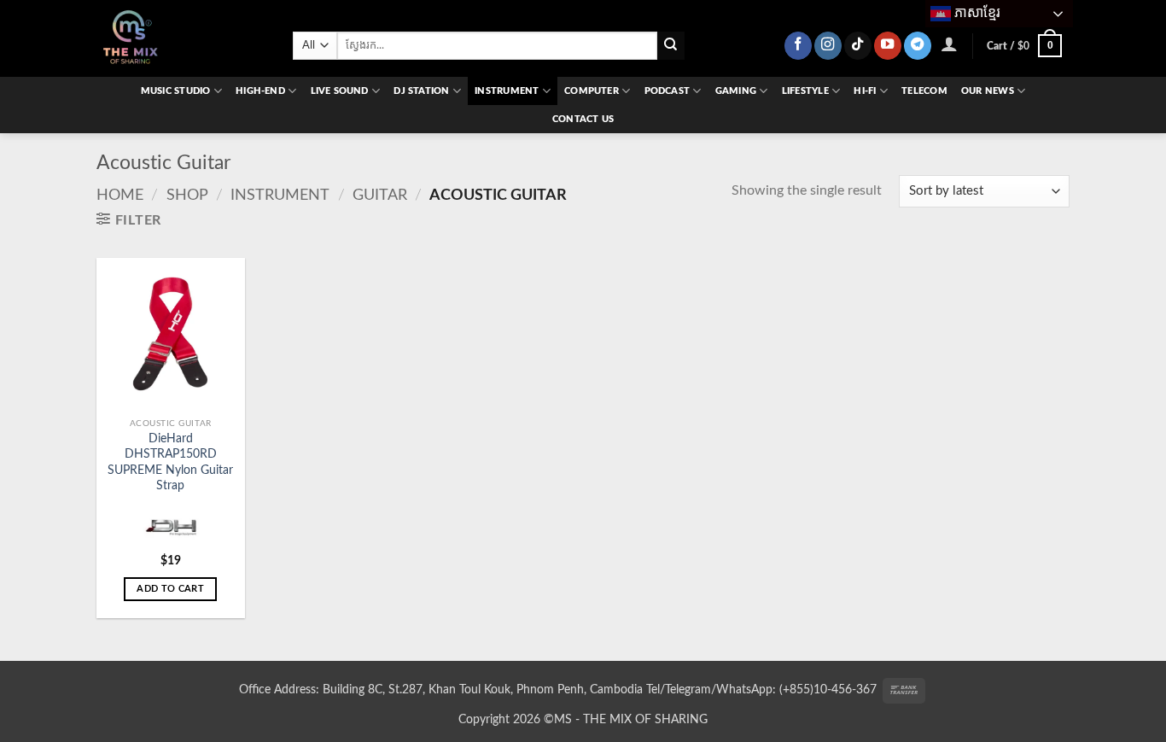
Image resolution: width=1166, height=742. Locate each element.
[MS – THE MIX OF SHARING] (181, 38)
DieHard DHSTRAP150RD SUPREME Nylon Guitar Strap (170, 462)
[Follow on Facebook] (798, 46)
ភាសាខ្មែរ (975, 12)
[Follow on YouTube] (887, 46)
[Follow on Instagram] (828, 46)
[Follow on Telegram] (917, 46)
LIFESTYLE (805, 91)
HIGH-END (260, 91)
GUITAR (380, 195)
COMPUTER (591, 91)
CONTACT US (583, 119)
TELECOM (924, 91)
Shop (187, 195)
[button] (949, 43)
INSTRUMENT (507, 91)
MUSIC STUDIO (176, 91)
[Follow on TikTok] (858, 46)
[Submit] (671, 46)
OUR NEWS (987, 91)
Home (119, 195)
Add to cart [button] (170, 588)
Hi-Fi (865, 91)
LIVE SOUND (340, 91)
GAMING (735, 91)
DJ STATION (421, 91)
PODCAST (667, 91)
